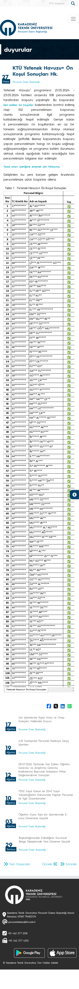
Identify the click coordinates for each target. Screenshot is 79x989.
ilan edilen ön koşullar (18, 105)
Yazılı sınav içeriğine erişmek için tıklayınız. (31, 166)
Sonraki (71, 864)
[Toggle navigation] (73, 19)
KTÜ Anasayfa (57, 3)
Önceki (47, 864)
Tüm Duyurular (19, 864)
